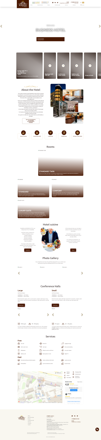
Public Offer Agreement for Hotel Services (33, 432)
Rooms (29, 418)
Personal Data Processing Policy (32, 433)
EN (83, 2)
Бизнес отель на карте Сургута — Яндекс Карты (74, 403)
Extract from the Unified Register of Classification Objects (56, 433)
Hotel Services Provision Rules (52, 432)
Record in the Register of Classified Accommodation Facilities (31, 121)
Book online (76, 3)
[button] (1, 26)
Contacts (29, 423)
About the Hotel (31, 417)
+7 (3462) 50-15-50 (74, 2)
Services (29, 421)
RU (80, 2)
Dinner (73, 250)
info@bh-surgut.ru (50, 415)
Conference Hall (31, 420)
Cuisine (29, 424)
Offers (29, 415)
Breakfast (28, 250)
